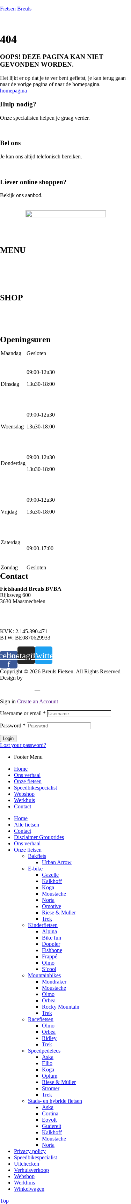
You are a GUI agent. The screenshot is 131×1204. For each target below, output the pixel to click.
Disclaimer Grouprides (39, 837)
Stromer (50, 1088)
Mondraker (54, 982)
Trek (47, 919)
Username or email (23, 713)
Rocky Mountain (60, 1007)
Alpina (49, 931)
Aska (47, 1057)
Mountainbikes (16, 304)
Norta (48, 900)
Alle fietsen (26, 825)
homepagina (13, 91)
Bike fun (51, 938)
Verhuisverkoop (31, 1170)
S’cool (49, 969)
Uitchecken (26, 1164)
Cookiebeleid (57, 690)
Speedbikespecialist (21, 274)
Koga (48, 887)
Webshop (10, 279)
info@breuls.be (17, 619)
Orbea (49, 1000)
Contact (8, 290)
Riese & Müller (59, 912)
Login (8, 738)
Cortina (50, 1113)
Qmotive (51, 906)
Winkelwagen (29, 1189)
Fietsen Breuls (15, 9)
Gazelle (50, 875)
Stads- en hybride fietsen (27, 316)
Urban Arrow (57, 862)
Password (13, 725)
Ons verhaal (13, 263)
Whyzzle (34, 678)
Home (7, 257)
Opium (49, 1076)
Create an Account (37, 701)
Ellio (47, 1063)
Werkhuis (10, 285)
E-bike (7, 321)
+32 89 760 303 (17, 613)
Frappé (49, 956)
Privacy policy (16, 690)
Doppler (51, 944)
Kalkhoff (52, 881)
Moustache (54, 894)
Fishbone (52, 950)
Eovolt (49, 1120)
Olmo (48, 963)
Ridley (49, 1038)
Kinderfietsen (15, 332)
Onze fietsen (14, 268)
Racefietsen (13, 327)
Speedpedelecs (16, 310)
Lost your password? (23, 745)
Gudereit (51, 1126)
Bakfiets (37, 856)
